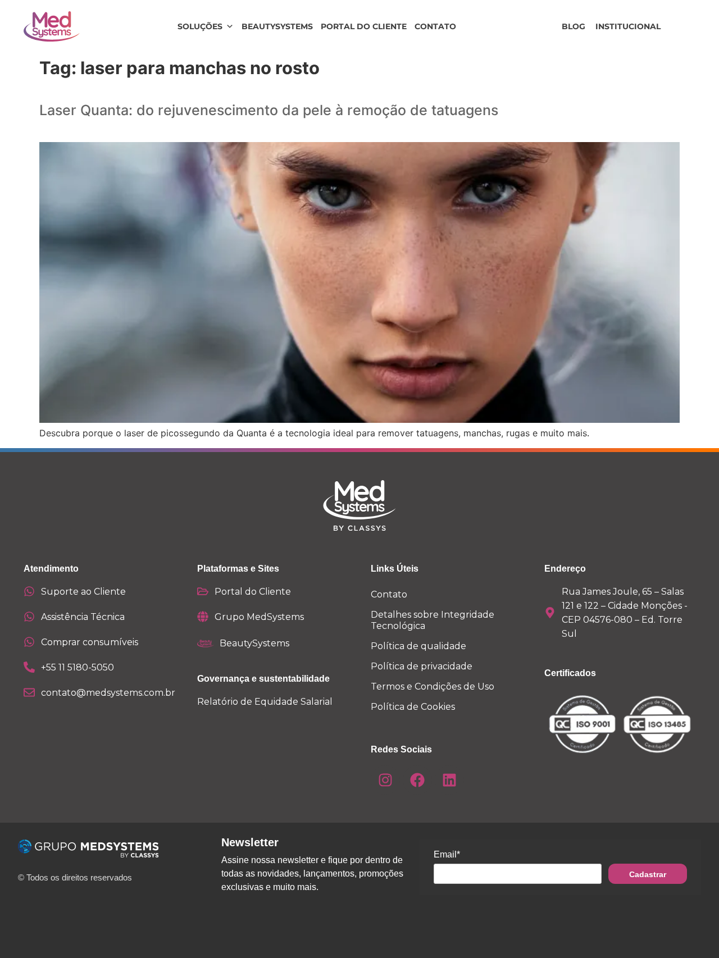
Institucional (628, 26)
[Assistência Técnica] (29, 616)
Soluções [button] (200, 26)
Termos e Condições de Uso (432, 686)
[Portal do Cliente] (202, 591)
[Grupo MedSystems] (202, 616)
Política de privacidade (421, 666)
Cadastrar (647, 874)
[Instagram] (385, 780)
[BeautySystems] (205, 643)
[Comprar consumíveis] (29, 641)
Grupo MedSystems (259, 617)
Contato (435, 26)
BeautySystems (277, 26)
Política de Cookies (413, 706)
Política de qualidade (418, 646)
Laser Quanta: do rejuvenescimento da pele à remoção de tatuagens (268, 110)
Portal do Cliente (364, 26)
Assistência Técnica (83, 617)
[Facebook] (417, 780)
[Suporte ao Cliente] (29, 591)
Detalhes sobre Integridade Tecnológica (432, 620)
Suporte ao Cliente (83, 591)
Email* (447, 854)
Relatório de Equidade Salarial (265, 701)
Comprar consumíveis (89, 642)
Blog (573, 26)
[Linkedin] (449, 780)
